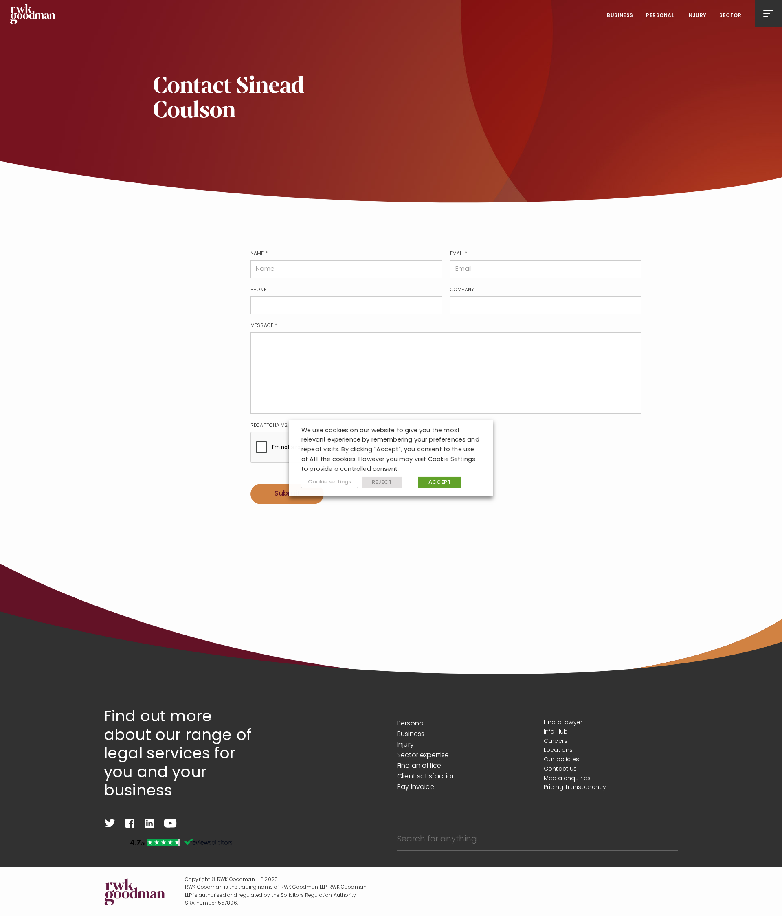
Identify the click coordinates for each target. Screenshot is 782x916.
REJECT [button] (382, 482)
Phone (258, 290)
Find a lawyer (563, 723)
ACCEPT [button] (439, 482)
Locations (558, 750)
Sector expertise (423, 755)
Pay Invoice (415, 787)
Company (462, 290)
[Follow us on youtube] (170, 823)
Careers (555, 741)
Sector (730, 15)
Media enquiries (567, 778)
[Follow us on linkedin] (149, 823)
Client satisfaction (426, 776)
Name (259, 253)
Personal (660, 15)
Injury (697, 15)
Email (458, 253)
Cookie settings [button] (329, 482)
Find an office (419, 766)
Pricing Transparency (575, 787)
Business (620, 15)
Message (263, 325)
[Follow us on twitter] (110, 823)
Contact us (560, 769)
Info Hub (556, 732)
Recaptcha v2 (269, 425)
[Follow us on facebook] (130, 823)
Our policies (561, 760)
